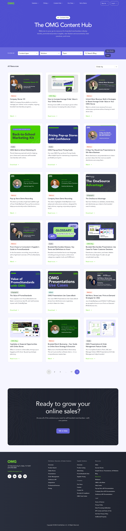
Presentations (52, 474)
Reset (108, 55)
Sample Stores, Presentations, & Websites (106, 471)
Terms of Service (99, 502)
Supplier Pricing (81, 476)
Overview (50, 465)
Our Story (70, 3)
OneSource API (52, 479)
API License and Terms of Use (103, 511)
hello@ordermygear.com (15, 471)
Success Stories (99, 468)
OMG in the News (100, 482)
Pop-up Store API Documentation (104, 488)
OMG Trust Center (82, 496)
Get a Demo (83, 3)
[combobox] (28, 53)
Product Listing (81, 468)
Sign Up (104, 3)
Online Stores (52, 471)
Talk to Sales (63, 431)
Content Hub (57, 3)
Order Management (53, 476)
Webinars (97, 479)
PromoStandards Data (83, 474)
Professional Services (54, 485)
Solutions (34, 3)
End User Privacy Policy (101, 514)
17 (71, 372)
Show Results (110, 51)
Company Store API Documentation (105, 491)
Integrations (51, 482)
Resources (98, 476)
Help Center (98, 485)
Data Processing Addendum (103, 508)
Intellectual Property (100, 517)
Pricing (45, 3)
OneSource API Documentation (103, 494)
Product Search (52, 468)
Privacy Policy (99, 505)
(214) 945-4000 (12, 468)
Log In (113, 3)
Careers (79, 487)
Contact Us (80, 490)
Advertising (80, 471)
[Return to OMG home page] (11, 4)
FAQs (96, 465)
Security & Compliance (83, 493)
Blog (96, 474)
